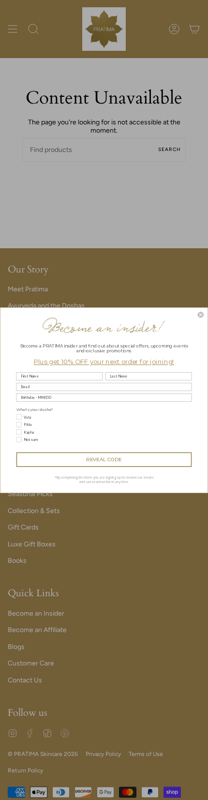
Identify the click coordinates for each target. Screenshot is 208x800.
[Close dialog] (200, 314)
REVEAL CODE (103, 459)
